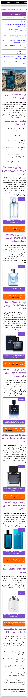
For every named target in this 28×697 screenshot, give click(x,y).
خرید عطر (24, 2)
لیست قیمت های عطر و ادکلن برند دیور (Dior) (15, 229)
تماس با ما (16, 2)
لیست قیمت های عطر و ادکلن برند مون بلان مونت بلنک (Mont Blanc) (14, 623)
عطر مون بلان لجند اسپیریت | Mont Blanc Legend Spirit (14, 616)
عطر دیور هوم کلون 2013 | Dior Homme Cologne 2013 (14, 221)
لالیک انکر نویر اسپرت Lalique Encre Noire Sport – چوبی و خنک (15, 47)
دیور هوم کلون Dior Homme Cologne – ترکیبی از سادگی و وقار (14, 25)
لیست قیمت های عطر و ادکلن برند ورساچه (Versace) (14, 296)
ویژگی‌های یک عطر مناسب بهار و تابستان (16, 21)
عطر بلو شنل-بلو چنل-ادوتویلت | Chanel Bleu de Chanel (14, 356)
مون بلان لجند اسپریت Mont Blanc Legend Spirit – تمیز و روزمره (15, 57)
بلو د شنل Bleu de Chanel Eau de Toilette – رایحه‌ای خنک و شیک (14, 36)
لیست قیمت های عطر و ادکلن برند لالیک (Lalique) (15, 497)
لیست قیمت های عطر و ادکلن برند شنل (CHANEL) (15, 364)
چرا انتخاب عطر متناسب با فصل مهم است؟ (15, 18)
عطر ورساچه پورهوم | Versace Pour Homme (14, 289)
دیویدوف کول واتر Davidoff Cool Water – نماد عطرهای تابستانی (14, 52)
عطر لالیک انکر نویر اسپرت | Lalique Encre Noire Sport (14, 489)
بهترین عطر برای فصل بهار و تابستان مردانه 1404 (14, 9)
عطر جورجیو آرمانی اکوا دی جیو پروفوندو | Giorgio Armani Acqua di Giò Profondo (14, 422)
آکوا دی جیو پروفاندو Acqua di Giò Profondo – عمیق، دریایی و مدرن (14, 41)
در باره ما (9, 2)
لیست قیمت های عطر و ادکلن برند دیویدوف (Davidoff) (16, 560)
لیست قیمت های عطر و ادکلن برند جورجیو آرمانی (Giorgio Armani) (14, 429)
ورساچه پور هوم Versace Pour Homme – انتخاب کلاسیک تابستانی (15, 31)
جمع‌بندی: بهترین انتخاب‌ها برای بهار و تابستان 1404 (14, 63)
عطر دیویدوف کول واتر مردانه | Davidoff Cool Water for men (14, 552)
